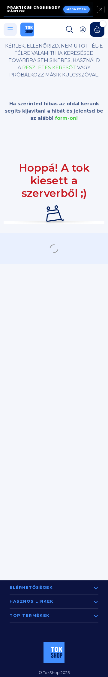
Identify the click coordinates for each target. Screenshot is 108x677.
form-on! (66, 118)
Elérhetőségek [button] (31, 587)
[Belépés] (82, 29)
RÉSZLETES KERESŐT (49, 67)
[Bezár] (100, 9)
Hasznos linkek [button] (32, 601)
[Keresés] (69, 29)
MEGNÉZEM (76, 9)
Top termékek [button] (30, 615)
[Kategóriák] (10, 29)
